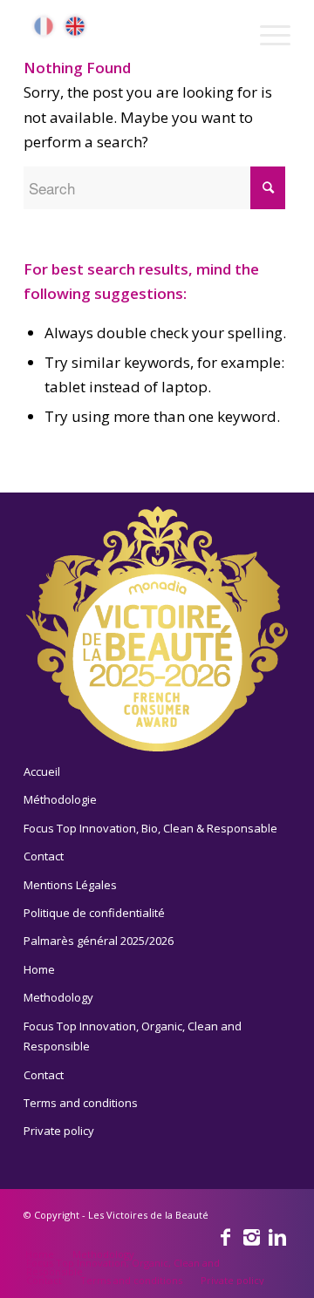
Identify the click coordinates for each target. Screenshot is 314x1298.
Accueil (42, 771)
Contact (44, 856)
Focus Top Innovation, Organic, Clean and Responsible (133, 1036)
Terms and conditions (81, 1103)
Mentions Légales (70, 885)
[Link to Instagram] (251, 1236)
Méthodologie (60, 799)
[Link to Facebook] (225, 1236)
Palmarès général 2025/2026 (99, 940)
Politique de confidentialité (94, 913)
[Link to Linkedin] (277, 1236)
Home (39, 969)
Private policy (59, 1130)
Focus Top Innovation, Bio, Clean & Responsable (150, 828)
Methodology (58, 997)
